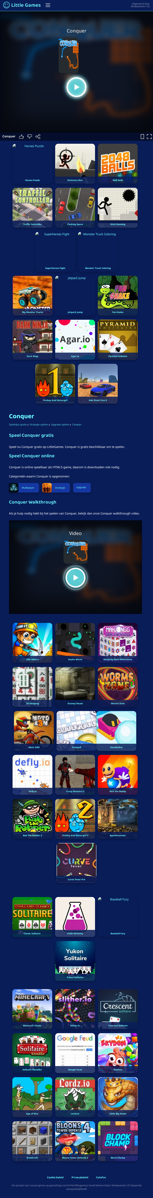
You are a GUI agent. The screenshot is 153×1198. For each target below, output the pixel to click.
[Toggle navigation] (48, 5)
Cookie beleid (55, 1177)
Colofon (101, 1177)
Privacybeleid (80, 1177)
